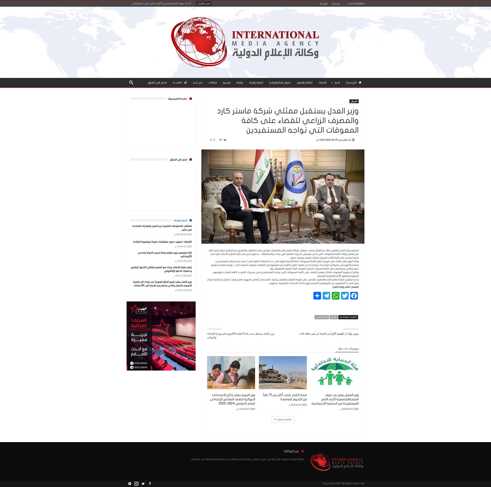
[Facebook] (150, 484)
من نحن (336, 3)
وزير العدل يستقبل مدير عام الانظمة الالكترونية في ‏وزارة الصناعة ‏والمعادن (240, 333)
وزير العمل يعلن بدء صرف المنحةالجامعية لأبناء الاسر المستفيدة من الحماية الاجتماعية (335, 399)
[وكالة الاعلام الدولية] (245, 12)
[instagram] (136, 484)
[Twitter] (143, 484)
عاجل (333, 317)
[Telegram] (130, 484)
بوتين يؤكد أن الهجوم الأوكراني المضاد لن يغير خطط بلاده (329, 331)
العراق (354, 101)
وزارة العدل (322, 317)
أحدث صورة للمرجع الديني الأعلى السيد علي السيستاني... (162, 3)
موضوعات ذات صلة (348, 348)
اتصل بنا (324, 3)
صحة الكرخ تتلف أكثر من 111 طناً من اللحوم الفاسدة (285, 397)
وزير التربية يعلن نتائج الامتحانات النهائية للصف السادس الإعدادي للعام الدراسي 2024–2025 (232, 399)
